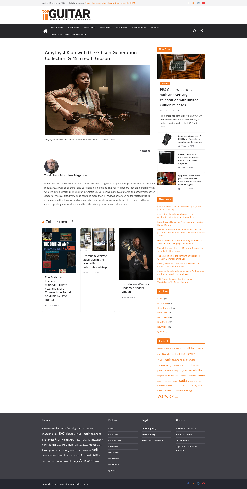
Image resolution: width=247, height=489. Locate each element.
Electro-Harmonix (78, 433)
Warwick (165, 396)
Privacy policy (148, 434)
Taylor (196, 385)
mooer (167, 375)
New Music (90, 27)
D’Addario (167, 354)
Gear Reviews (139, 27)
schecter (197, 381)
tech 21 (170, 390)
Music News (57, 27)
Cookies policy (149, 428)
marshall (194, 370)
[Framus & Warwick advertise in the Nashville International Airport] (97, 230)
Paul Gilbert (192, 376)
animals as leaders (164, 349)
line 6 (186, 370)
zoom (176, 397)
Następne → (146, 150)
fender (191, 359)
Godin (182, 366)
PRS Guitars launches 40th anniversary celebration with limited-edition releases (180, 97)
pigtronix (160, 381)
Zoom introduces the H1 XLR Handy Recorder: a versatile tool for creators (190, 139)
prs (167, 381)
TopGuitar (184, 111)
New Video (105, 27)
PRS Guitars (173, 381)
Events (160, 298)
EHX (182, 353)
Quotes (155, 27)
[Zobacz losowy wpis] (201, 31)
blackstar (176, 348)
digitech (192, 348)
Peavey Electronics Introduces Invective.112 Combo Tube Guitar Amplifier (190, 159)
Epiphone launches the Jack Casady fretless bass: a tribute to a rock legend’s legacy (189, 180)
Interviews (122, 27)
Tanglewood (188, 386)
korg (176, 370)
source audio (177, 386)
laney (181, 371)
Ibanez (195, 365)
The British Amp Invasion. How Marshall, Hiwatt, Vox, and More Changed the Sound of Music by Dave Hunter (58, 288)
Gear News (74, 27)
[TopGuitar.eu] (45, 31)
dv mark (90, 428)
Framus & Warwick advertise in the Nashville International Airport (97, 261)
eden (176, 354)
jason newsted (165, 370)
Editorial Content (184, 434)
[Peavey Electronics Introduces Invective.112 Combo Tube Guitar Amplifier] (166, 161)
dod (200, 348)
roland (190, 381)
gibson (174, 365)
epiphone (177, 359)
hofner (187, 366)
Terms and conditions (152, 440)
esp (185, 359)
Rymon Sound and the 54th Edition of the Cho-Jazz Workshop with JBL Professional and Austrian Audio (109, 4)
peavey (201, 375)
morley (174, 375)
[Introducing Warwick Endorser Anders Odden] (136, 230)
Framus (162, 365)
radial (183, 380)
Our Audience (182, 440)
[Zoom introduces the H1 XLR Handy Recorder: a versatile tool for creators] (166, 141)
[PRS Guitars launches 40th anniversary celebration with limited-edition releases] (181, 66)
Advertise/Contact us (186, 428)
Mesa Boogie (83, 445)
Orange (182, 375)
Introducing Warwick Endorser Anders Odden (135, 288)
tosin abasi (179, 390)
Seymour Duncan (164, 385)
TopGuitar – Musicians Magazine (68, 34)
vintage (188, 390)
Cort (184, 348)
